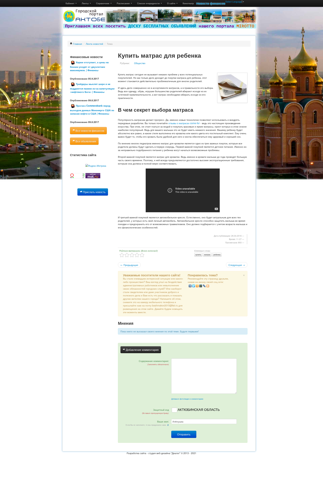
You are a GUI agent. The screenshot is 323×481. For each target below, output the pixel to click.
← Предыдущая (129, 265)
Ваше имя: (147, 423)
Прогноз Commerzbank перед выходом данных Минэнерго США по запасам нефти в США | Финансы (92, 109)
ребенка (216, 254)
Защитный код (155, 411)
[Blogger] (208, 286)
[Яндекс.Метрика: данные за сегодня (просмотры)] (95, 165)
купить (198, 254)
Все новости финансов (89, 131)
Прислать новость (93, 192)
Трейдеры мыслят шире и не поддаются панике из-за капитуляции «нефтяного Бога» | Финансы (92, 88)
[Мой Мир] (201, 286)
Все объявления (85, 141)
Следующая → (236, 265)
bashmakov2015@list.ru (165, 305)
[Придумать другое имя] (168, 424)
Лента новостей (94, 43)
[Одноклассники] (197, 286)
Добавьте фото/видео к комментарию (187, 398)
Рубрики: (125, 63)
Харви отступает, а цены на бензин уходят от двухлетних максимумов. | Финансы (89, 66)
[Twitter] (193, 286)
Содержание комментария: (154, 362)
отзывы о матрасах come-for (184, 123)
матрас (207, 254)
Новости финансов (210, 3)
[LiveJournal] (204, 286)
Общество (139, 63)
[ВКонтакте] (190, 286)
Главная (77, 43)
